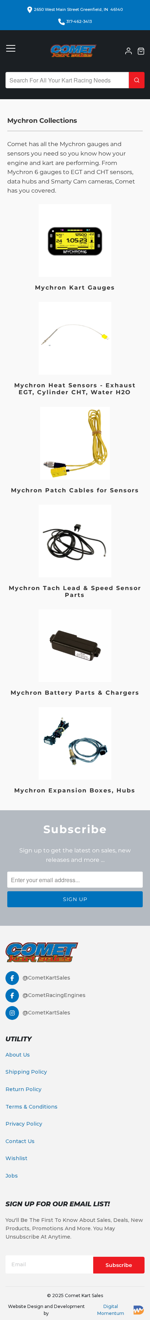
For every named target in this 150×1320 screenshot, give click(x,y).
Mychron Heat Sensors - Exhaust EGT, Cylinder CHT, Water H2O (74, 349)
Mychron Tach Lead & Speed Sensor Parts (74, 552)
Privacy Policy (23, 1124)
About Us (17, 1054)
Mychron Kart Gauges (74, 248)
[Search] (137, 80)
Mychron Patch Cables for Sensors (74, 451)
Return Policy (23, 1089)
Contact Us (20, 1141)
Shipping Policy (26, 1072)
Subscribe (119, 1265)
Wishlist (16, 1158)
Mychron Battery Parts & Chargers (74, 653)
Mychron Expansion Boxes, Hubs (74, 751)
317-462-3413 (79, 21)
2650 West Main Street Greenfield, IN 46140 (78, 9)
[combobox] (67, 80)
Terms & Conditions (31, 1106)
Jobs (11, 1175)
